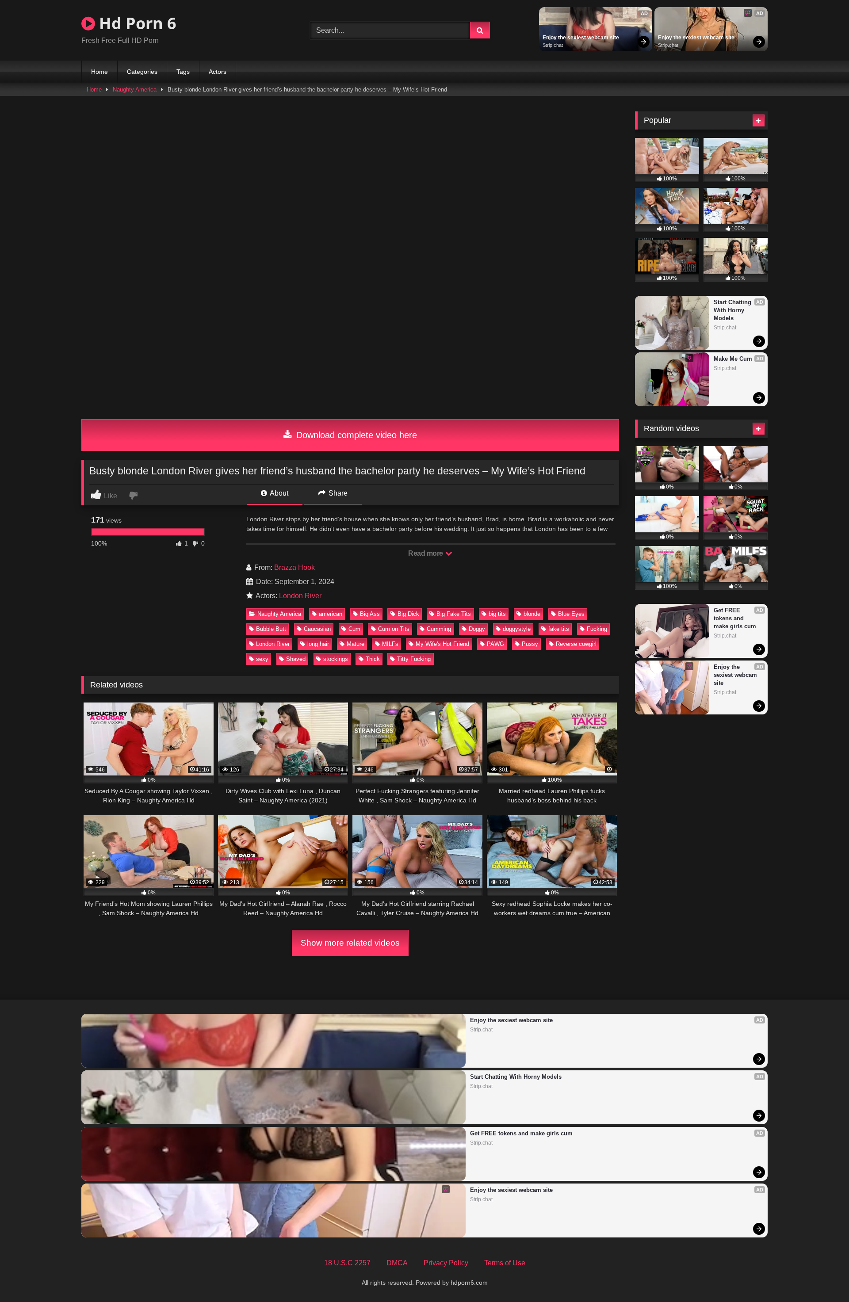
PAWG (495, 644)
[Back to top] (821, 1275)
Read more (426, 553)
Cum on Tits (393, 629)
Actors (217, 71)
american (330, 614)
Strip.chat (553, 45)
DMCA (397, 1263)
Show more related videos (350, 942)
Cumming (439, 629)
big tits (497, 614)
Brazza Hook (294, 567)
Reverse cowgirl (576, 644)
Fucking (597, 629)
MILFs (390, 644)
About (278, 493)
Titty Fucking (414, 659)
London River (300, 595)
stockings (335, 659)
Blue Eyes (571, 614)
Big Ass (370, 614)
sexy (262, 659)
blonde (532, 614)
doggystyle (517, 629)
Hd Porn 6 (135, 23)
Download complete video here (355, 435)
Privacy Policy (446, 1263)
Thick (373, 659)
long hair (318, 644)
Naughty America (135, 89)
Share (337, 493)
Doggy (477, 629)
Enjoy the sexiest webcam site (581, 37)
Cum (354, 629)
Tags (183, 71)
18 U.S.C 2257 (347, 1263)
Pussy (530, 644)
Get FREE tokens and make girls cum (735, 618)
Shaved (296, 659)
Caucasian (317, 629)
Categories (142, 71)
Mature (355, 644)
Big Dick (408, 614)
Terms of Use (504, 1263)
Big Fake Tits (453, 614)
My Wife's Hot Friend (442, 644)
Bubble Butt (271, 629)
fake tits (558, 629)
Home (99, 71)
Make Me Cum (733, 358)
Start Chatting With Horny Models (733, 310)
